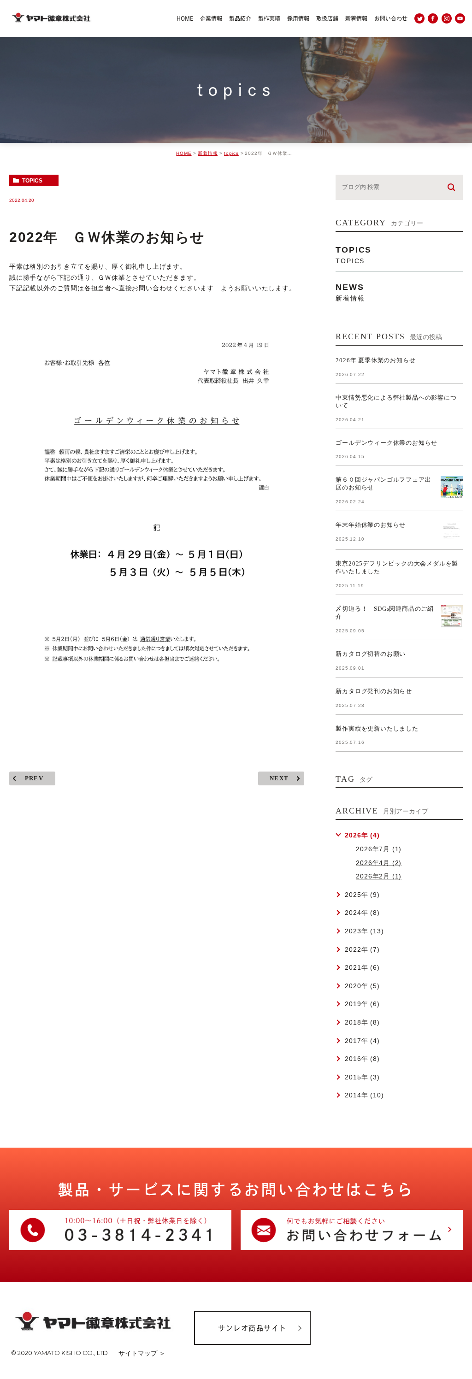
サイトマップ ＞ (141, 1353)
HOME (183, 153)
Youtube (460, 18)
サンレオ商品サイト (252, 1328)
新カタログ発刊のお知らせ (374, 691)
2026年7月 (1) (378, 849)
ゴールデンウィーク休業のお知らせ (386, 442)
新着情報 (208, 153)
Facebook (433, 18)
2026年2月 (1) (378, 876)
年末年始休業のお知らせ (371, 524)
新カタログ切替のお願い (371, 653)
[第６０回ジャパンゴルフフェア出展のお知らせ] (452, 487)
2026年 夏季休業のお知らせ (375, 360)
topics (231, 153)
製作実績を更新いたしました (377, 728)
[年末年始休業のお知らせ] (452, 532)
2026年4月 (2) (378, 862)
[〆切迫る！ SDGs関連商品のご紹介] (452, 616)
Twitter (419, 18)
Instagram (447, 18)
